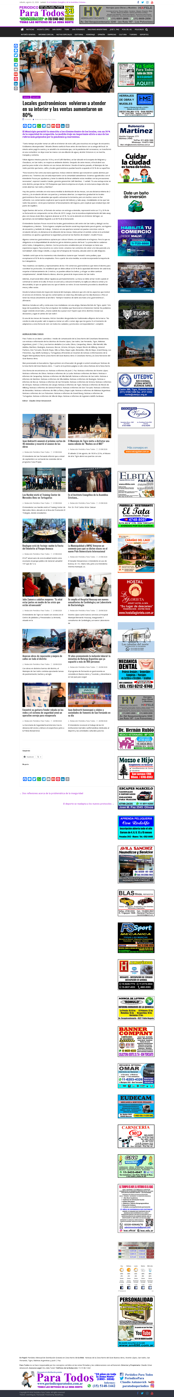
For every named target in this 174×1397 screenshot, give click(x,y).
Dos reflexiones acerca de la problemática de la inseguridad (51, 793)
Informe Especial (46, 34)
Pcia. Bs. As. (127, 29)
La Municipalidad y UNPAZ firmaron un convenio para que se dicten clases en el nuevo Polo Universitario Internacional (87, 548)
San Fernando (78, 29)
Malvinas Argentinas (97, 29)
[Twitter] (15, 55)
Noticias (30, 29)
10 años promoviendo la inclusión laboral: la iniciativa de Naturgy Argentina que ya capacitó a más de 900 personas (89, 658)
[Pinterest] (15, 79)
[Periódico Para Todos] (22, 29)
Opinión (101, 34)
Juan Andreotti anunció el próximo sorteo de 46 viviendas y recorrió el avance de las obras (43, 443)
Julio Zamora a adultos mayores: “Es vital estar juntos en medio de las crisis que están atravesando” (42, 602)
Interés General (28, 34)
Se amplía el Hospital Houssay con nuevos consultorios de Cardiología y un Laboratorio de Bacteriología (89, 602)
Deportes (144, 34)
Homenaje (90, 34)
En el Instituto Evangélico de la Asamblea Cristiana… (88, 496)
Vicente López (43, 29)
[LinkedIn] (15, 83)
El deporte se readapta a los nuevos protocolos (88, 803)
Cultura (123, 34)
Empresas (112, 34)
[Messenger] (15, 50)
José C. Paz (114, 29)
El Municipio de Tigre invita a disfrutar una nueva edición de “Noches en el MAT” (77, 2)
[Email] (15, 69)
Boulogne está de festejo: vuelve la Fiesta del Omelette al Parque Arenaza (42, 547)
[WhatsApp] (15, 60)
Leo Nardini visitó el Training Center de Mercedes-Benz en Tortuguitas (41, 496)
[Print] (15, 88)
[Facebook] (15, 45)
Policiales (139, 29)
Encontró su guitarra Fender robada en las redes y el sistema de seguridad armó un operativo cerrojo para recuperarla (42, 712)
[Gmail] (15, 74)
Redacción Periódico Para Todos (45, 119)
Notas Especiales (64, 34)
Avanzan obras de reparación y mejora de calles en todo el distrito (42, 657)
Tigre (66, 29)
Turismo (133, 34)
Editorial (79, 34)
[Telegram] (15, 64)
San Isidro (57, 29)
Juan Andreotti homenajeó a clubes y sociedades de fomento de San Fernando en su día (89, 712)
